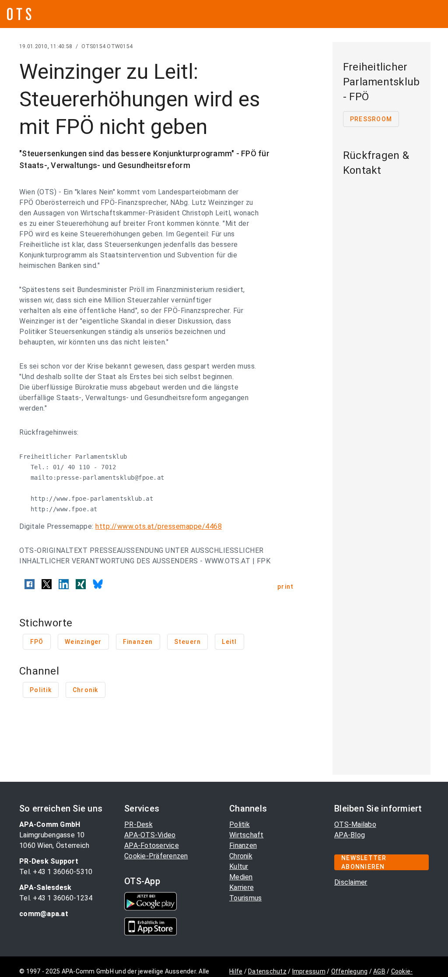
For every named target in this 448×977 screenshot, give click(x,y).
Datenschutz (267, 971)
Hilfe (235, 971)
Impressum (309, 971)
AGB (379, 971)
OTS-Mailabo (355, 824)
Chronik (240, 856)
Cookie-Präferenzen (156, 856)
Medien (241, 877)
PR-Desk (138, 824)
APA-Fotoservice (151, 845)
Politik (239, 824)
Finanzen (243, 845)
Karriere (241, 887)
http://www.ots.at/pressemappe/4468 (158, 526)
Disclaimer (351, 882)
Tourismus (245, 898)
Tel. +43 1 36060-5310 (55, 872)
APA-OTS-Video (149, 835)
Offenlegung (349, 971)
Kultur (238, 866)
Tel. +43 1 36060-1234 (55, 898)
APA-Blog (349, 835)
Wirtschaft (246, 835)
